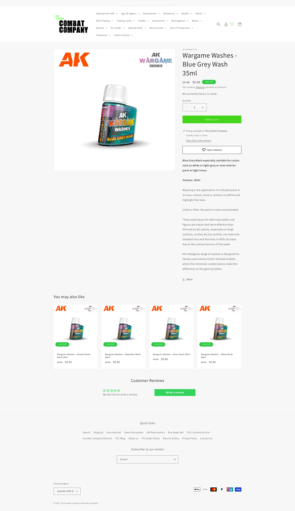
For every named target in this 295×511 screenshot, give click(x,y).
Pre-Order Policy (151, 438)
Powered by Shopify (89, 503)
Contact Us (206, 438)
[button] (106, 13)
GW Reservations (156, 432)
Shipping (200, 87)
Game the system (133, 432)
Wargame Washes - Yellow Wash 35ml (217, 356)
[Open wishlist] (232, 24)
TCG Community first (198, 432)
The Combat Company (70, 503)
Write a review (175, 392)
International (113, 432)
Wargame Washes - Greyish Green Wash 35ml (73, 356)
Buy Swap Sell (176, 432)
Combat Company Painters (97, 438)
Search (86, 432)
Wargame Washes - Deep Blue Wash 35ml (123, 356)
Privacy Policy (189, 438)
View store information (198, 140)
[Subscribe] (174, 459)
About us (134, 438)
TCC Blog (120, 438)
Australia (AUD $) (65, 491)
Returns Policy (171, 438)
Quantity (186, 100)
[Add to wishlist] (93, 309)
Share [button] (189, 279)
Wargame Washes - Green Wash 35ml (171, 354)
